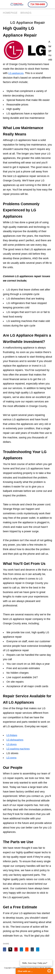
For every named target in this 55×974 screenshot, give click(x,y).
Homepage (10, 13)
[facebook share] (4, 949)
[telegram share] (37, 949)
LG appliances (15, 73)
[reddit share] (26, 949)
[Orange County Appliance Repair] (17, 4)
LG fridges (11, 735)
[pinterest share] (16, 949)
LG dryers (11, 744)
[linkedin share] (21, 949)
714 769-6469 (37, 4)
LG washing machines (18, 749)
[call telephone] (50, 4)
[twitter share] (10, 949)
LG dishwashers (14, 740)
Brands (26, 13)
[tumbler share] (32, 949)
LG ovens (11, 757)
